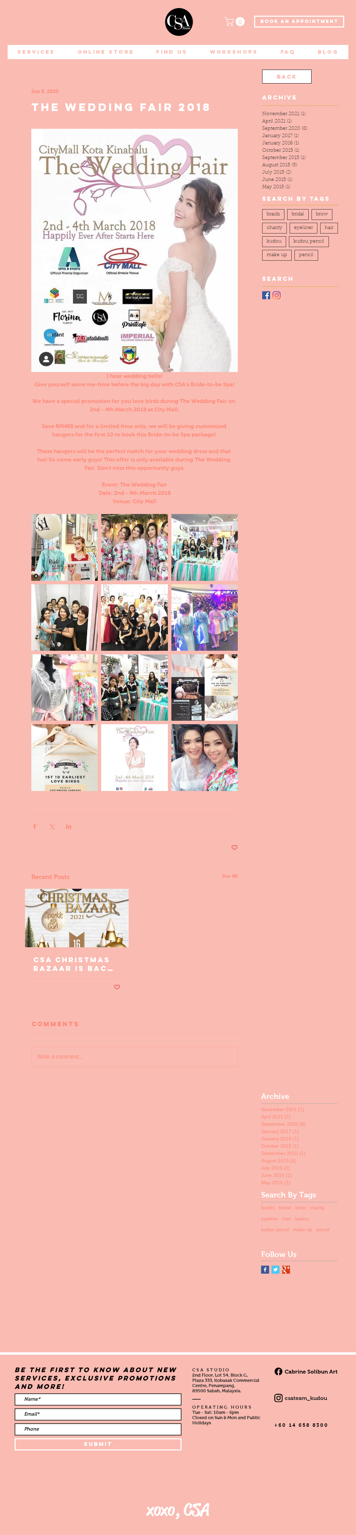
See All (230, 876)
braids (273, 214)
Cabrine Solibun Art (311, 1372)
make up (277, 255)
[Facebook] (266, 295)
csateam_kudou (306, 1398)
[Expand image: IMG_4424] (134, 547)
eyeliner (303, 227)
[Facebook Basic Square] (265, 1270)
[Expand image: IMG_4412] (204, 757)
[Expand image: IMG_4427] (64, 547)
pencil (306, 255)
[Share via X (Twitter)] (51, 826)
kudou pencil (308, 241)
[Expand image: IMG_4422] (64, 687)
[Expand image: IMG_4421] (204, 617)
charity (274, 227)
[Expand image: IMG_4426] (204, 547)
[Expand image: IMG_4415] (204, 687)
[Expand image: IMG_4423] (134, 617)
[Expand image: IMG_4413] (134, 757)
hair (329, 227)
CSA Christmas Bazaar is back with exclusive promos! (73, 964)
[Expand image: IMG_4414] (64, 757)
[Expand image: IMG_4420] (134, 687)
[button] (236, 21)
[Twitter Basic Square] (276, 1270)
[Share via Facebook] (34, 826)
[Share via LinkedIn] (68, 826)
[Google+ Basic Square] (286, 1270)
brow (322, 214)
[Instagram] (277, 295)
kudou (274, 241)
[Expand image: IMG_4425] (64, 617)
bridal (298, 214)
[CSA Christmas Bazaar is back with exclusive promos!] (77, 918)
